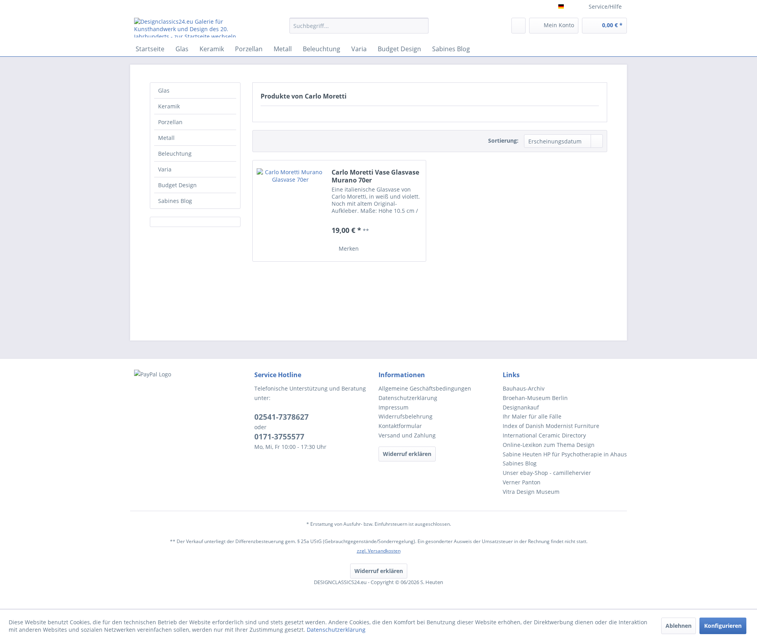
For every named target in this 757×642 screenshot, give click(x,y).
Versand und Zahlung (407, 435)
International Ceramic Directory (544, 435)
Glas (164, 90)
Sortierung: (503, 140)
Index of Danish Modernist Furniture (551, 426)
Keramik (169, 106)
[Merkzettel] (518, 25)
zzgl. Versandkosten (379, 550)
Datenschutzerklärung (407, 398)
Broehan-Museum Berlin (535, 398)
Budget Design (177, 185)
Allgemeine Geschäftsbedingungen (424, 388)
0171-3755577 (279, 437)
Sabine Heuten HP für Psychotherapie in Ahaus (565, 454)
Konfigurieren (723, 625)
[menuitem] (359, 29)
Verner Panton (522, 482)
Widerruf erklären (407, 454)
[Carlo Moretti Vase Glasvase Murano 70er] (290, 210)
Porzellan (170, 122)
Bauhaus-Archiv (523, 388)
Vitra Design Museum (531, 491)
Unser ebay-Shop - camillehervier (547, 472)
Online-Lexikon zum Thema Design (549, 444)
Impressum (393, 407)
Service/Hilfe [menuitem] (605, 6)
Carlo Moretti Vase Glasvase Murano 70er (375, 176)
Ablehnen (679, 625)
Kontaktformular (400, 426)
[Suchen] (421, 25)
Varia (165, 169)
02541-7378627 (281, 417)
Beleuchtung (175, 153)
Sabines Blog (175, 201)
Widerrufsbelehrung (405, 416)
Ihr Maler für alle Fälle (532, 416)
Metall (166, 137)
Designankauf (521, 407)
